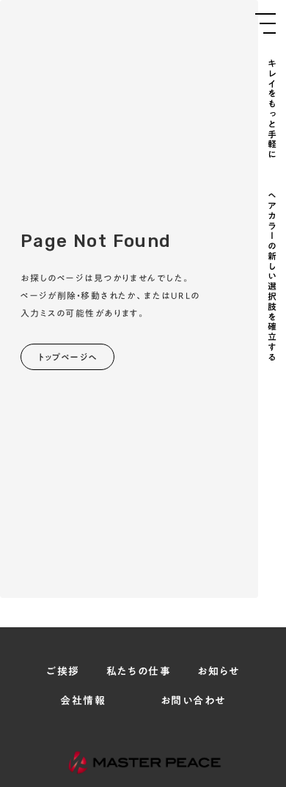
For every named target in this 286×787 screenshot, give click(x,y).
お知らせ (218, 672)
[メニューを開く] (265, 23)
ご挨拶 (62, 672)
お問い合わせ (193, 701)
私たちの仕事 (138, 672)
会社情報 (83, 701)
